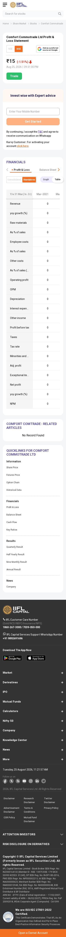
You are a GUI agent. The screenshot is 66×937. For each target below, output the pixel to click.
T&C (36, 482)
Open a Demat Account (33, 473)
